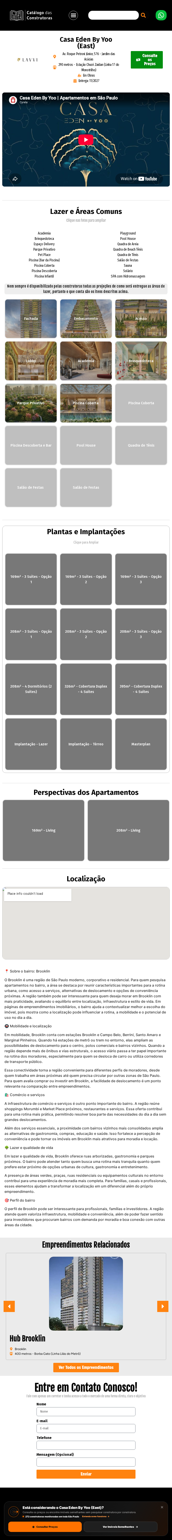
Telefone (44, 1438)
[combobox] (113, 15)
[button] (73, 15)
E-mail (42, 1421)
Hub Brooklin (27, 1338)
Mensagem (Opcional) (55, 1455)
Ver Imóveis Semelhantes (120, 1526)
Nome (41, 1404)
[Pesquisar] (144, 15)
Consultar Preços (45, 1526)
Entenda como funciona (96, 1516)
